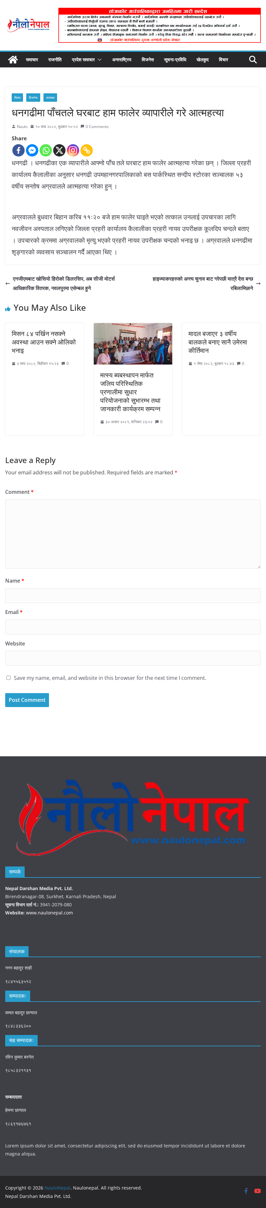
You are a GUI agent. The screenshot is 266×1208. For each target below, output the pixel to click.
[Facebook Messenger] (32, 150)
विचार (223, 59)
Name (14, 580)
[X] (59, 150)
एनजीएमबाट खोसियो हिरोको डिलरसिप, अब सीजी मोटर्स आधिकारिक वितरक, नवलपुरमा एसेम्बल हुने (64, 283)
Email (14, 612)
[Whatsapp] (46, 150)
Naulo (22, 126)
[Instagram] (73, 150)
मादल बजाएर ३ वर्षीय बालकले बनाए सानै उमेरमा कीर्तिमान (217, 342)
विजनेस (148, 59)
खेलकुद (203, 59)
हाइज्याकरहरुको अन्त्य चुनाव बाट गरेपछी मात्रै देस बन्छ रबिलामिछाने (203, 283)
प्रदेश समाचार (83, 59)
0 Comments (97, 126)
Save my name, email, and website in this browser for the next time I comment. (110, 677)
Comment (19, 491)
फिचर (17, 97)
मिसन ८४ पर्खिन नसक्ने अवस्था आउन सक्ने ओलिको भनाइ (44, 342)
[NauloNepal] (13, 59)
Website (15, 643)
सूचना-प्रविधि (175, 59)
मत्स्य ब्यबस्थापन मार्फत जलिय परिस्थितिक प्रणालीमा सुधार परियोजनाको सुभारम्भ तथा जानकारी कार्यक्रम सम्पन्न (130, 392)
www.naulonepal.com (49, 913)
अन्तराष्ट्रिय (121, 59)
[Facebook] (18, 150)
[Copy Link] (86, 150)
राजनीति (55, 59)
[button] (98, 59)
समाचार (32, 59)
